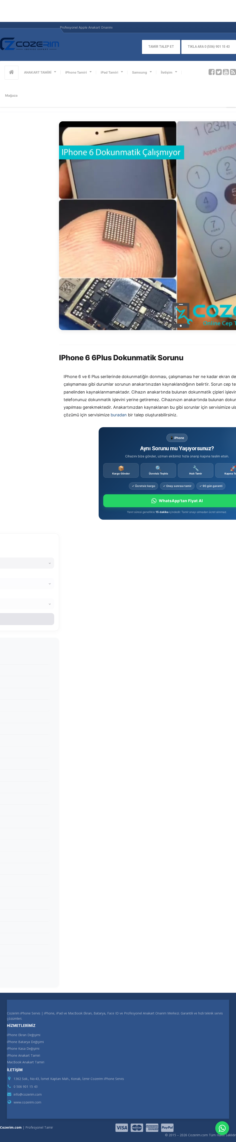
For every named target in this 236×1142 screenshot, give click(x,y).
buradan (119, 414)
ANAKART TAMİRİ (37, 72)
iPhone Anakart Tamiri (23, 1055)
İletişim (166, 72)
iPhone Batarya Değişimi (25, 1042)
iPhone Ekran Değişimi (23, 1035)
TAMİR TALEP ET (161, 46)
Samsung (139, 72)
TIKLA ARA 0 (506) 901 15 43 (209, 46)
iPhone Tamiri (76, 72)
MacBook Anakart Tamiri (25, 1062)
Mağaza (11, 95)
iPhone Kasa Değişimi (23, 1048)
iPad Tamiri (109, 72)
